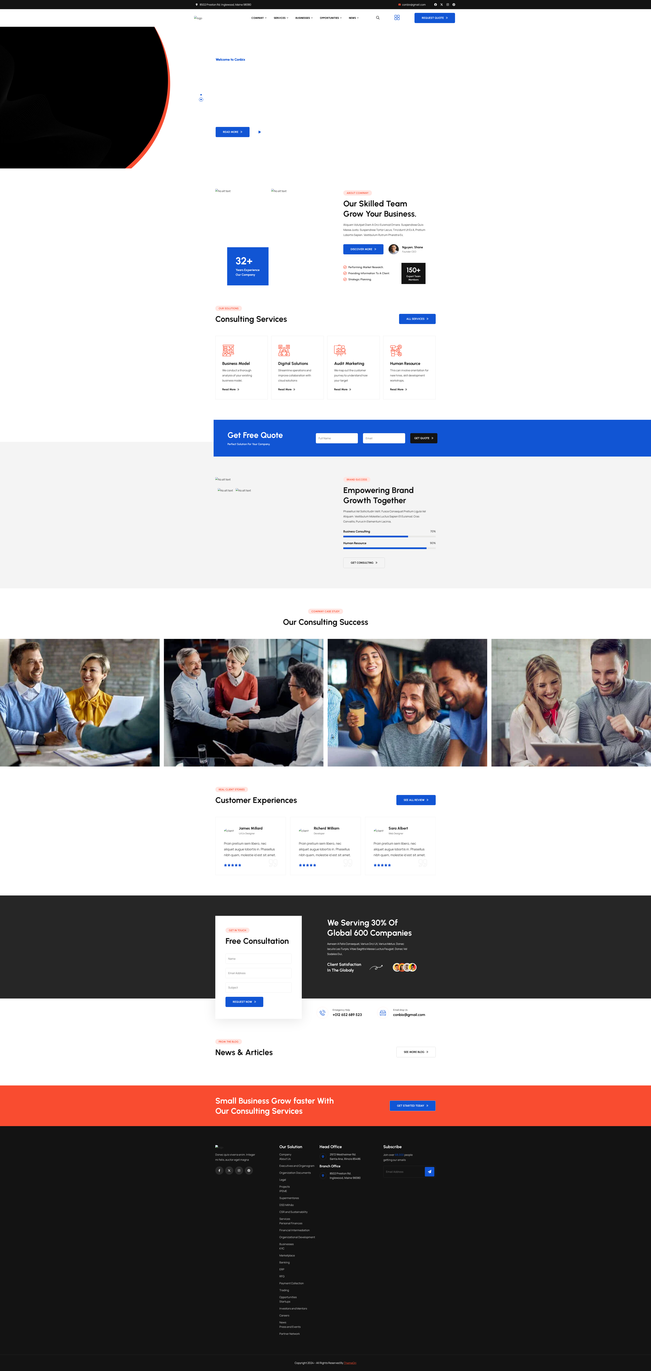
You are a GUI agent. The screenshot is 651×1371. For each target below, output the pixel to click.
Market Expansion (502, 749)
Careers (284, 1315)
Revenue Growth (337, 749)
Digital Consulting (174, 749)
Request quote (433, 17)
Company (257, 17)
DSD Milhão (286, 1205)
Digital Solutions (293, 363)
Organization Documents (295, 1173)
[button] (201, 94)
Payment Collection (291, 1283)
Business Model (236, 363)
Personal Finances (290, 1223)
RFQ (281, 1276)
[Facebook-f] (219, 1170)
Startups (284, 1301)
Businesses (302, 17)
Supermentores (289, 1198)
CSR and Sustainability (293, 1212)
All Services (415, 318)
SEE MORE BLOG (414, 1052)
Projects (284, 1186)
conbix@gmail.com (409, 1014)
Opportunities (329, 17)
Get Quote (421, 438)
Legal (282, 1180)
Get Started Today (410, 1105)
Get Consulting (362, 562)
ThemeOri (350, 1363)
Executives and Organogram (296, 1166)
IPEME (283, 1191)
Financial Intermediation (294, 1230)
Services (279, 17)
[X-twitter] (441, 4)
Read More (230, 132)
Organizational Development (297, 1237)
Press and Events (290, 1327)
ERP (281, 1269)
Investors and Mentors (293, 1308)
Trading (284, 1290)
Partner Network (289, 1334)
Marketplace (287, 1255)
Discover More (361, 249)
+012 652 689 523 (347, 1014)
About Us (285, 1159)
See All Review (414, 800)
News (352, 17)
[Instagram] (447, 4)
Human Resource (405, 363)
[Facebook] (435, 4)
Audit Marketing (349, 363)
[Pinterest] (453, 4)
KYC (281, 1248)
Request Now (242, 1001)
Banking (284, 1262)
